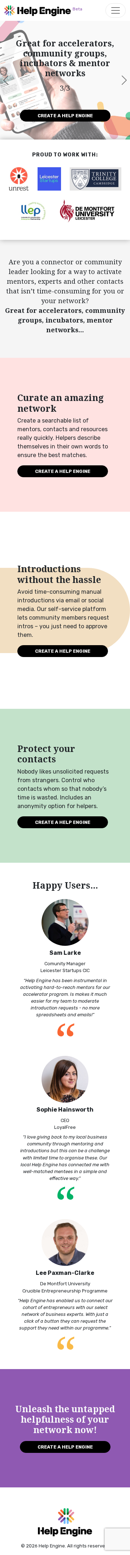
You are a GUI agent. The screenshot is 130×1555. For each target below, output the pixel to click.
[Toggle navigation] (115, 10)
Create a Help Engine (65, 115)
